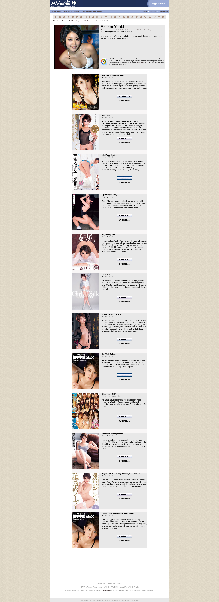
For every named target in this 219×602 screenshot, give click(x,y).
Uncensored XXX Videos (92, 11)
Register (106, 590)
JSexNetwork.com (60, 21)
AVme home (56, 11)
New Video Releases (72, 11)
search (144, 11)
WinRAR (139, 62)
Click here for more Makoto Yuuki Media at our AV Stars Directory (126, 30)
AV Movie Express (76, 21)
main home (163, 11)
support (153, 11)
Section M (88, 21)
